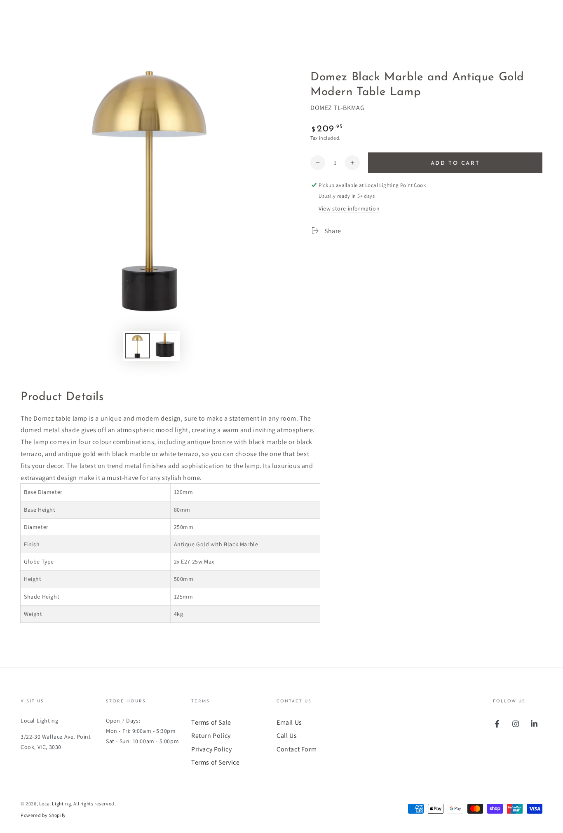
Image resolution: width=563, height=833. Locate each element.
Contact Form (297, 749)
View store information (349, 208)
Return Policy (211, 735)
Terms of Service (215, 762)
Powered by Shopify (43, 815)
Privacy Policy (211, 749)
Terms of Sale (211, 722)
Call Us (287, 735)
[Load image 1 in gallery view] (137, 345)
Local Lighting (55, 803)
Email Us (289, 722)
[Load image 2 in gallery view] (164, 345)
